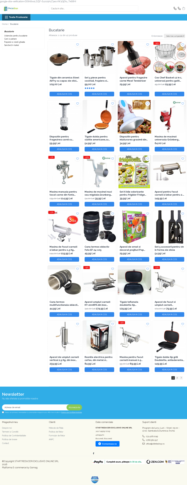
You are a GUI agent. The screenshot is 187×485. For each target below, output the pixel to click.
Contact (5, 443)
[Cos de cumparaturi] (183, 8)
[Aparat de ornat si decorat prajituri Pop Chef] (134, 227)
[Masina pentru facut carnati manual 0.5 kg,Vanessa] (134, 337)
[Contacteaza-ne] (175, 8)
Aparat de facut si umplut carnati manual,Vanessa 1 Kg (167, 303)
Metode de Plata (56, 428)
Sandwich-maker (11, 45)
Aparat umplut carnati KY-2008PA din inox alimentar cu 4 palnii (97, 303)
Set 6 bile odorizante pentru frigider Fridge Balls (132, 193)
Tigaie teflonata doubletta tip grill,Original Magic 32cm (134, 303)
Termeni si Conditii (10, 432)
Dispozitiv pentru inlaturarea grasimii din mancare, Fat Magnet (133, 138)
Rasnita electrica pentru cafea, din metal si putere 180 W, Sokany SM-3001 (99, 359)
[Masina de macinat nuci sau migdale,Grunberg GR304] (99, 172)
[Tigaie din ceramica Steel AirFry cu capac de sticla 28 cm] (64, 57)
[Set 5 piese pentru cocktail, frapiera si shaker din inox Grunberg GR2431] (99, 57)
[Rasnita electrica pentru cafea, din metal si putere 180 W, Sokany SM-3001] (99, 337)
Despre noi (7, 428)
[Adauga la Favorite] (77, 44)
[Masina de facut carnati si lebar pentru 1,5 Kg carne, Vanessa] (64, 227)
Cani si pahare (10, 39)
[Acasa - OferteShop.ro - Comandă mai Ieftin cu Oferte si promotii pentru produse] (15, 8)
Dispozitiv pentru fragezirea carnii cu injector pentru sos (61, 138)
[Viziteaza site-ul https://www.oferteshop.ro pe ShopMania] (95, 480)
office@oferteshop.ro (155, 444)
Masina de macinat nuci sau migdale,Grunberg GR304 (98, 193)
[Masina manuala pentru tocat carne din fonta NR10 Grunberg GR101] (64, 172)
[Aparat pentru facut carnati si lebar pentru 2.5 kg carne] (169, 172)
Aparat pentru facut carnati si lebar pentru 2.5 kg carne (169, 193)
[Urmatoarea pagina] (181, 378)
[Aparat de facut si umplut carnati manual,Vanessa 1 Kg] (169, 282)
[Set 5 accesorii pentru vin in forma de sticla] (169, 227)
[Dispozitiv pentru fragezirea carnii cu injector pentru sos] (64, 116)
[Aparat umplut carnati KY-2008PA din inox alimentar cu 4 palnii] (99, 282)
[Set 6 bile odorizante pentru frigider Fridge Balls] (134, 172)
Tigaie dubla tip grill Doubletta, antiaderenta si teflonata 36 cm (169, 359)
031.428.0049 (151, 436)
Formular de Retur (57, 436)
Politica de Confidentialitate (71, 412)
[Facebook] (93, 453)
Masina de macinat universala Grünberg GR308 (166, 138)
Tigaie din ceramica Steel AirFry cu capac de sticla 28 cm (64, 79)
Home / (6, 24)
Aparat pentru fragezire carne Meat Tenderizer (133, 79)
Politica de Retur (56, 432)
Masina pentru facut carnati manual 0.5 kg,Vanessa (131, 359)
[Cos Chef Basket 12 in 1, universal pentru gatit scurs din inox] (169, 57)
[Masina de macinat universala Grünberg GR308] (169, 116)
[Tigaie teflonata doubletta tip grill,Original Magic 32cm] (134, 282)
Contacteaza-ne (109, 444)
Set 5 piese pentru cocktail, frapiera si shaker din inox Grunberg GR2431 (99, 79)
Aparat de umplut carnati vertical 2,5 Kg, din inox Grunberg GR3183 (64, 359)
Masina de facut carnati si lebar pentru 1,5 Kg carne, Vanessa (63, 248)
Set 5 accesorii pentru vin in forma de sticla (169, 248)
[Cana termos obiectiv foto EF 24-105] (99, 227)
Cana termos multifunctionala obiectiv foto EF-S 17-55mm (64, 303)
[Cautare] (135, 8)
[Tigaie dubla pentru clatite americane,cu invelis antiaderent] (99, 116)
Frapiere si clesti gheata (14, 42)
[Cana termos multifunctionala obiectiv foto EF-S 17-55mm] (64, 282)
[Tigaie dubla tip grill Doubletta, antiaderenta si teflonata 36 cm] (169, 337)
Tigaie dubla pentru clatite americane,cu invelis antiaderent (97, 138)
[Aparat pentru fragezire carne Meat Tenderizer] (134, 57)
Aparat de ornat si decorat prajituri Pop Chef (132, 248)
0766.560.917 (151, 440)
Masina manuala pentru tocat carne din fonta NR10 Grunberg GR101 (63, 193)
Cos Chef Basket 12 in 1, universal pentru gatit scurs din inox (168, 79)
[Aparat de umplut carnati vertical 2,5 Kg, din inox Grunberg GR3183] (64, 337)
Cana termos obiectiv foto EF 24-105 (97, 248)
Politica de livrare (9, 439)
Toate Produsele (18, 17)
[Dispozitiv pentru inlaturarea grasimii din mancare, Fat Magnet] (134, 116)
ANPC (51, 439)
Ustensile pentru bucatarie (15, 36)
